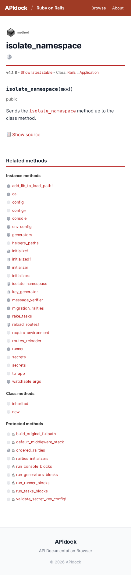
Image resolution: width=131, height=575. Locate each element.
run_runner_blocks (33, 483)
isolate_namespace (52, 111)
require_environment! (31, 332)
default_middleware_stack (40, 442)
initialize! (20, 251)
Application (89, 72)
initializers (21, 275)
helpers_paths (25, 243)
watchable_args (26, 381)
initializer (20, 267)
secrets (19, 357)
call (15, 194)
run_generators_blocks (37, 474)
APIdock (16, 8)
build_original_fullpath (36, 433)
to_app (18, 373)
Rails (71, 72)
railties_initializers (32, 458)
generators (22, 234)
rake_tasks (22, 316)
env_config (22, 226)
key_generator (25, 291)
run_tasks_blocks (32, 491)
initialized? (21, 259)
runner (18, 348)
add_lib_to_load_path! (32, 185)
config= (19, 210)
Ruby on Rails (51, 7)
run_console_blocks (34, 466)
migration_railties (28, 308)
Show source (26, 134)
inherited (20, 403)
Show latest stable (37, 72)
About (118, 7)
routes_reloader (26, 341)
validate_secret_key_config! (41, 499)
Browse (98, 7)
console (19, 218)
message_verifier (27, 300)
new (15, 412)
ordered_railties (30, 450)
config (18, 202)
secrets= (20, 365)
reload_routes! (25, 324)
